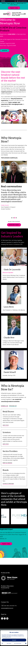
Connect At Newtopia (8, 483)
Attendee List (13, 406)
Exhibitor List (4, 406)
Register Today (14, 8)
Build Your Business (7, 463)
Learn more (6, 425)
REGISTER (4, 50)
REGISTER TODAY (14, 225)
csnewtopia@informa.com (7, 608)
